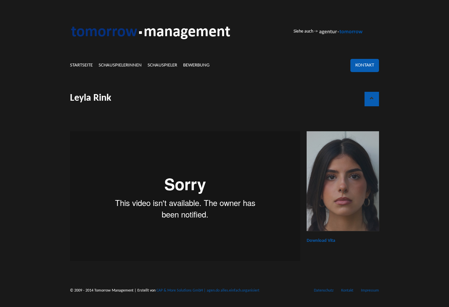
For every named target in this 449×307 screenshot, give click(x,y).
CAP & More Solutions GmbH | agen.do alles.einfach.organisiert (207, 291)
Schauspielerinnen (120, 65)
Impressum (370, 291)
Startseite (81, 65)
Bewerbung (196, 65)
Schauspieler (162, 65)
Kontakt (364, 65)
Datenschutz (324, 291)
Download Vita (321, 240)
